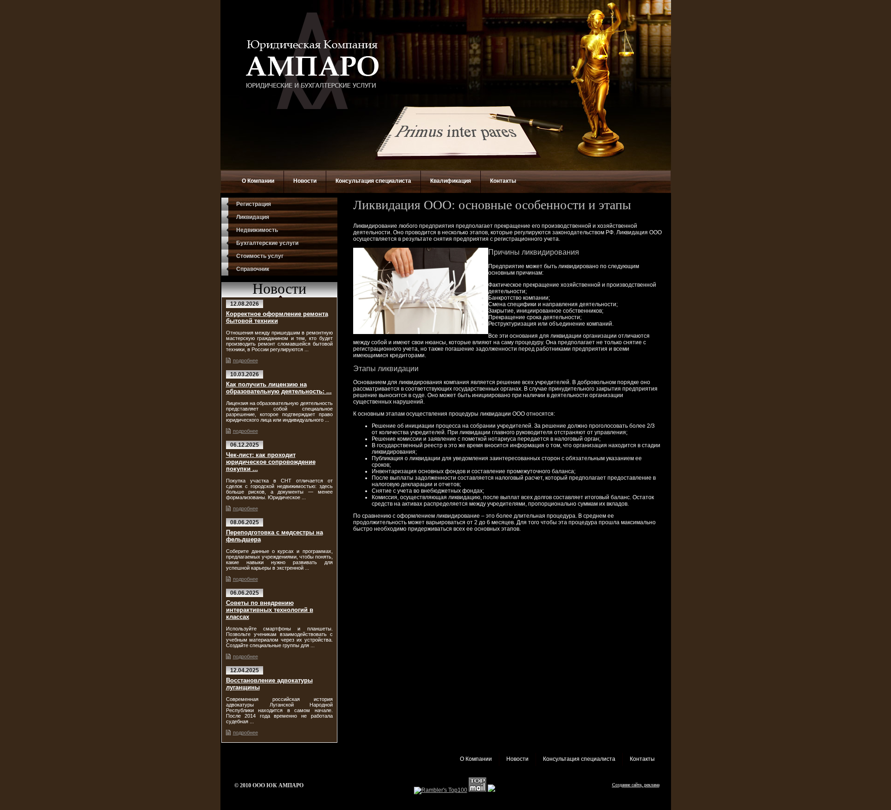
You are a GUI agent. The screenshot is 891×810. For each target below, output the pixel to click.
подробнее (245, 360)
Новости (304, 181)
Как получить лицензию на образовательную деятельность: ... (279, 388)
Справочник (252, 269)
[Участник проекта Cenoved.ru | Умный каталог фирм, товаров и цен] (491, 790)
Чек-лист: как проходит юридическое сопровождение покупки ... (271, 461)
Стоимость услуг (260, 256)
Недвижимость (257, 230)
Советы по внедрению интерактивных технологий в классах (269, 609)
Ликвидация (252, 217)
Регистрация (253, 204)
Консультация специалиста (373, 181)
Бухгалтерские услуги (267, 243)
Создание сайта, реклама (635, 784)
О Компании (258, 181)
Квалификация (450, 181)
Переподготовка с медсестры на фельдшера (274, 536)
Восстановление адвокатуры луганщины (269, 684)
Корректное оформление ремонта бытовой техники (277, 317)
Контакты (503, 181)
